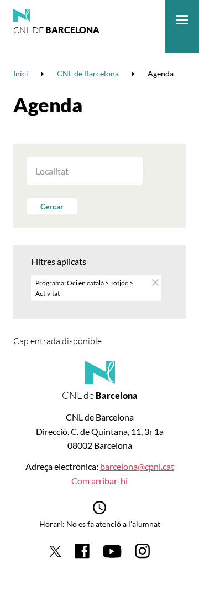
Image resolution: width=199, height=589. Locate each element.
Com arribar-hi (99, 480)
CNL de (56, 29)
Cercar (52, 206)
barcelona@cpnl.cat (137, 466)
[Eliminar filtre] (154, 282)
